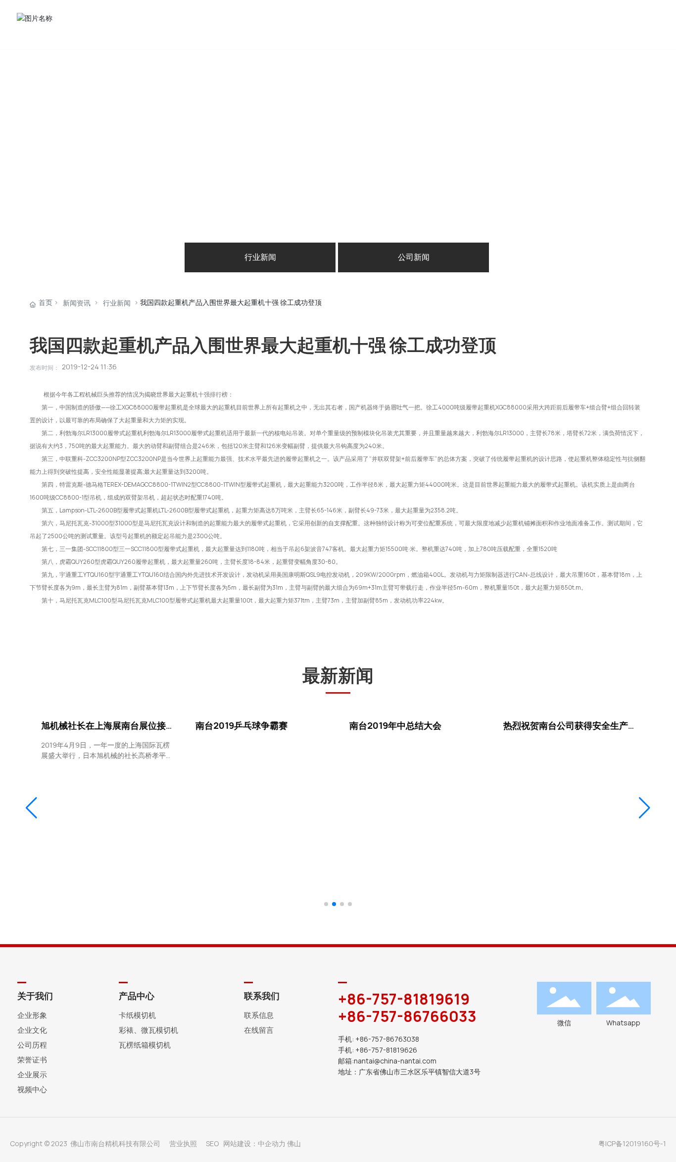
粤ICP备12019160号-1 (632, 1143)
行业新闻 (260, 257)
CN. (643, 24)
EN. (654, 24)
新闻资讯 (77, 303)
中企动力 (272, 1143)
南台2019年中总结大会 (394, 725)
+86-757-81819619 (404, 999)
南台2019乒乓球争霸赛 (240, 725)
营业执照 (183, 1143)
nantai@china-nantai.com (395, 1061)
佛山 (294, 1143)
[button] (326, 904)
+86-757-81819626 (387, 1050)
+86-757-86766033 (407, 1016)
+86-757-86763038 (387, 1039)
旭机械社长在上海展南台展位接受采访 (106, 730)
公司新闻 (414, 257)
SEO (212, 1143)
